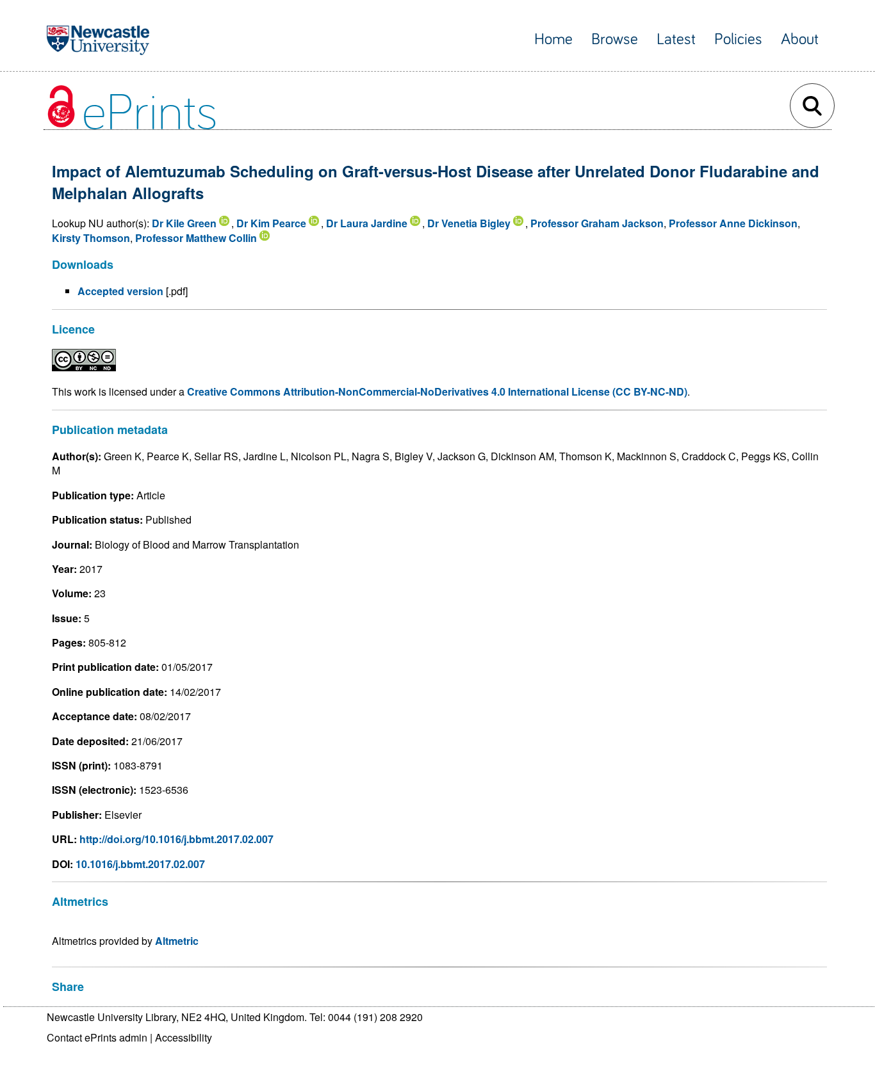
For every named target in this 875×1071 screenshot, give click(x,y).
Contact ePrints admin (97, 1037)
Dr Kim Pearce (271, 223)
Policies (738, 39)
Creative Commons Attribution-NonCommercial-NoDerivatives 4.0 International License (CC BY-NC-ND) (437, 391)
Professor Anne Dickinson (733, 223)
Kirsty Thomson (91, 237)
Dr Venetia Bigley (469, 223)
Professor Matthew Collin (196, 237)
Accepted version (120, 291)
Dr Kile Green (184, 223)
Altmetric (177, 940)
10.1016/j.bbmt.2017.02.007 (140, 864)
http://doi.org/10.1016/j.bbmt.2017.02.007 (176, 839)
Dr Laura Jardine (366, 223)
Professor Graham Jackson (597, 223)
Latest (676, 39)
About (800, 39)
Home (553, 39)
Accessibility (183, 1037)
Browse (614, 39)
